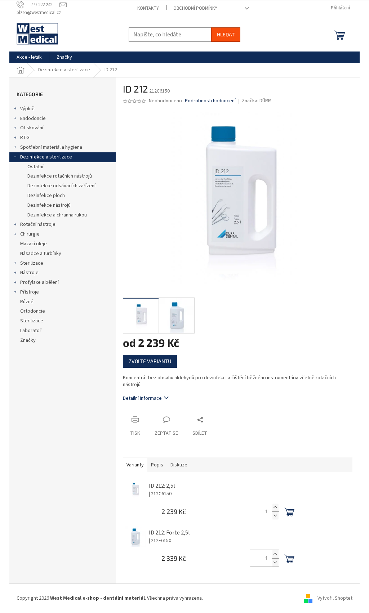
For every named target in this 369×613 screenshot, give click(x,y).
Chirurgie (30, 234)
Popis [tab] (157, 465)
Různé (27, 301)
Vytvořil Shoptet (334, 598)
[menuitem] (29, 57)
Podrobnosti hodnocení (210, 101)
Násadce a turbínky (40, 253)
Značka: (256, 100)
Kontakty (148, 8)
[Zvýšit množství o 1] (275, 507)
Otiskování (31, 127)
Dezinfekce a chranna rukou (57, 215)
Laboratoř (30, 330)
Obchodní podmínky (195, 8)
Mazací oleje (33, 243)
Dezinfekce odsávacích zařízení (61, 185)
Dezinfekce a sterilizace (46, 157)
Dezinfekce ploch (46, 195)
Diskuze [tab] (178, 465)
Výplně (27, 108)
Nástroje (29, 272)
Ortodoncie (32, 311)
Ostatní (35, 166)
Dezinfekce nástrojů (49, 205)
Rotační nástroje (37, 224)
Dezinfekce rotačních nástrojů (59, 176)
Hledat (226, 34)
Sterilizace (31, 263)
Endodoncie (33, 118)
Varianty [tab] (135, 465)
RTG (25, 137)
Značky (28, 340)
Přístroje (29, 292)
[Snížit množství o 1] (275, 515)
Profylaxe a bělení (39, 282)
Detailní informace (142, 398)
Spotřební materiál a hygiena (51, 147)
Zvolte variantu (150, 361)
